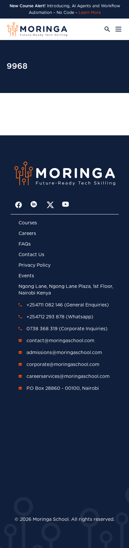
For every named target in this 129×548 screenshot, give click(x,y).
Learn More (90, 13)
